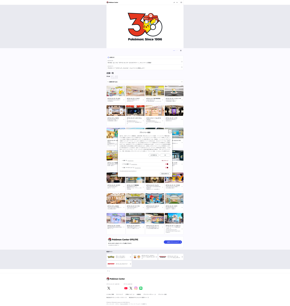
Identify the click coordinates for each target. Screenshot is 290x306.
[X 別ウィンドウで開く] (108, 288)
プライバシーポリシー (148, 294)
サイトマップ (119, 294)
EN (177, 2)
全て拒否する (154, 155)
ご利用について (128, 294)
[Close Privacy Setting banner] (170, 131)
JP (174, 2)
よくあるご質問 (110, 294)
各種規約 (139, 294)
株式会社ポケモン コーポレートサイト (115, 297)
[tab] (174, 51)
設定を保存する (165, 173)
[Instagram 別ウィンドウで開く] (136, 288)
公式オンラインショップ (173, 242)
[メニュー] (181, 2)
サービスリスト (131, 160)
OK (165, 155)
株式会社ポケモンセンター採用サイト (138, 297)
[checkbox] (166, 164)
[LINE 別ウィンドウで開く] (141, 288)
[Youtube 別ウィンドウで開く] (126, 288)
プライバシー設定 (162, 294)
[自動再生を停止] (180, 50)
